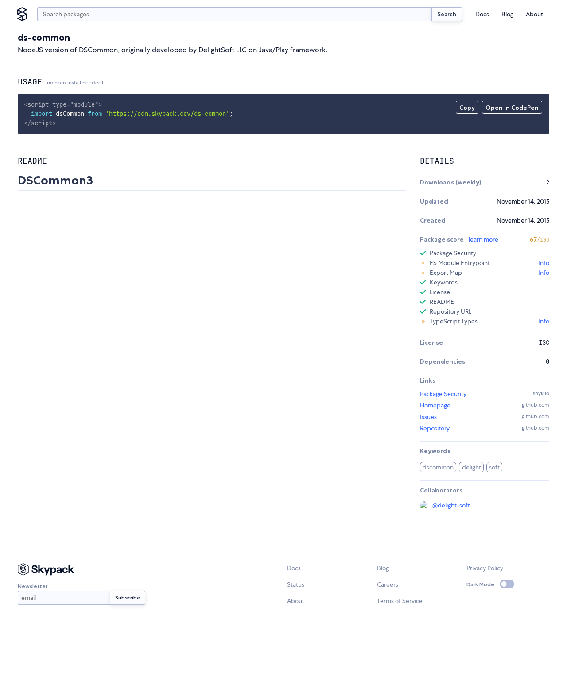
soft (494, 467)
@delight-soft (451, 505)
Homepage (435, 405)
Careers (387, 584)
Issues (428, 417)
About (534, 14)
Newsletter (32, 586)
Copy (467, 107)
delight (471, 467)
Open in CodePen (512, 107)
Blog (507, 14)
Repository (435, 428)
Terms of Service (400, 601)
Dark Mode (480, 584)
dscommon (438, 467)
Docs (482, 14)
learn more (483, 239)
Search (446, 14)
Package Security (443, 394)
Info (543, 262)
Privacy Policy (484, 568)
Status (295, 584)
